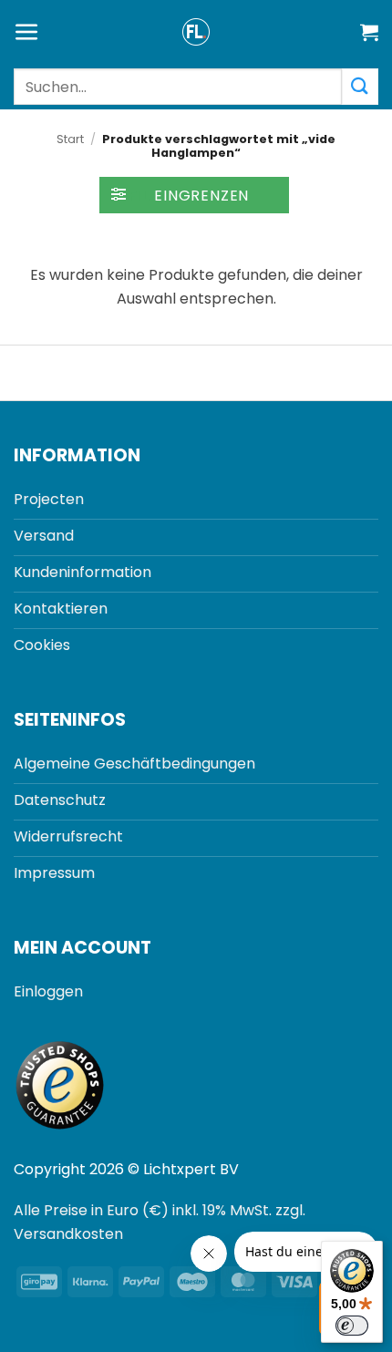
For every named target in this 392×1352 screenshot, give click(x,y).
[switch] (351, 1326)
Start (70, 139)
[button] (27, 32)
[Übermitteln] (360, 86)
